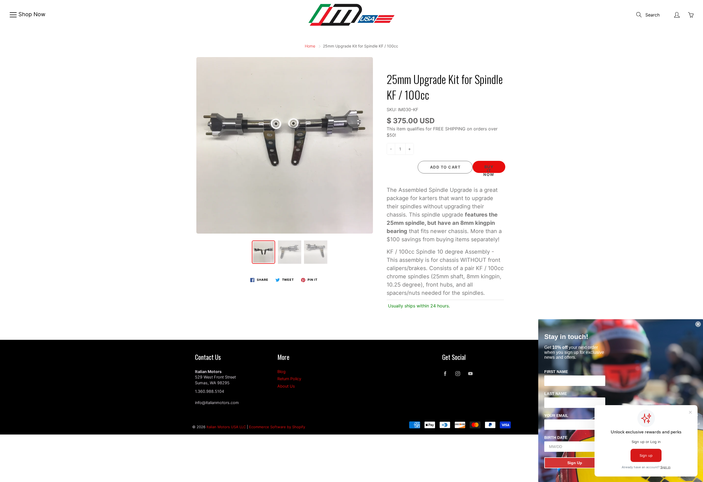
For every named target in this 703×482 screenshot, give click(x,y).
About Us (286, 386)
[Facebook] (445, 374)
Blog (281, 371)
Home (310, 46)
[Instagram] (457, 374)
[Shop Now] (13, 15)
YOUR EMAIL (556, 415)
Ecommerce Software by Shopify (277, 427)
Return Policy (289, 378)
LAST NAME (555, 393)
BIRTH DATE (555, 437)
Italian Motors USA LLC (226, 427)
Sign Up (574, 463)
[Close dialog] (698, 324)
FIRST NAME (556, 371)
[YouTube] (470, 374)
